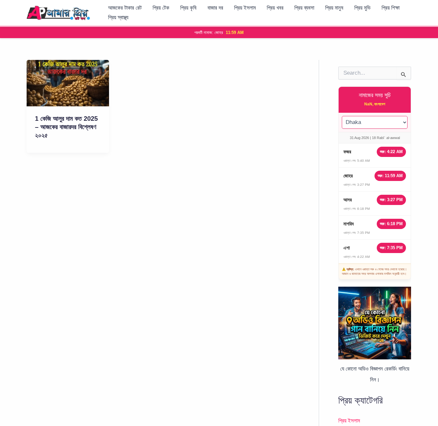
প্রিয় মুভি (362, 8)
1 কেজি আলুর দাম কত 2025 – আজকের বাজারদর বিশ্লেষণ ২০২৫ (66, 127)
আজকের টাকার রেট (125, 8)
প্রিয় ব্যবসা (304, 8)
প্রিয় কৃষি (188, 8)
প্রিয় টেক (161, 8)
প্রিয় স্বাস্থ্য (118, 17)
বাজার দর (215, 8)
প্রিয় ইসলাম (245, 8)
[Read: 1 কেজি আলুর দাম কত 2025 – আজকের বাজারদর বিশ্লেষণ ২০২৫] (68, 83)
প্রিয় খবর (275, 8)
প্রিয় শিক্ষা (391, 8)
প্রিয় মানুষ (334, 8)
